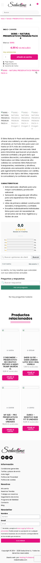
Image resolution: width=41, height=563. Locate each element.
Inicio (3, 19)
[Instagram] (7, 457)
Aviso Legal (21, 528)
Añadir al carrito (24, 57)
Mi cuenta (5, 488)
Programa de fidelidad (9, 500)
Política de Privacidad (9, 477)
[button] (2, 4)
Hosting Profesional (27, 557)
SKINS (12, 42)
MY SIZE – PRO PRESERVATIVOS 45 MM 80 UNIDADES (10, 418)
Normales (29, 19)
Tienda (8, 19)
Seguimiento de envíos (10, 497)
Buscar (36, 257)
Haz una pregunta (20, 287)
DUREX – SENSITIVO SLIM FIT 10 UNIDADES (30, 417)
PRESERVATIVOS (18, 19)
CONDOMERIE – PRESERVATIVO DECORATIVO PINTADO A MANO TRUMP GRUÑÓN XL (10, 363)
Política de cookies (8, 480)
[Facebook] (3, 457)
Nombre (4, 513)
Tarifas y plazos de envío (10, 471)
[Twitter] (11, 457)
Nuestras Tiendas (7, 491)
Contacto (5, 502)
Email (3, 520)
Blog (2, 505)
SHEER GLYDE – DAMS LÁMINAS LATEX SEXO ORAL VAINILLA (31, 361)
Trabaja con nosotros (9, 494)
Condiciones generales (10, 469)
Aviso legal (5, 474)
